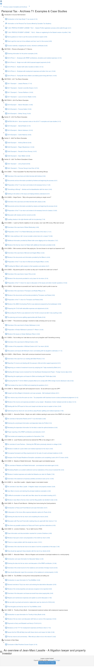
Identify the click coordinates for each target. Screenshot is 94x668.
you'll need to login (54, 660)
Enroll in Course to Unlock (47, 663)
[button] (1, 2)
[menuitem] (1, 4)
